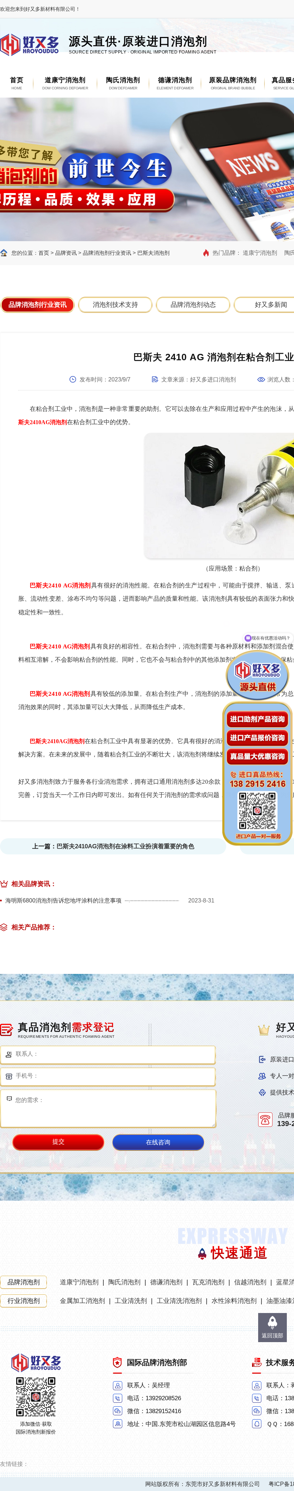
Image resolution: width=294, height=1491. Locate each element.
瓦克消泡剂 (208, 1282)
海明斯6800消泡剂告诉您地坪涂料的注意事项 (63, 900)
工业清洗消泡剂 (179, 1300)
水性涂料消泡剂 (234, 1300)
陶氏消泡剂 (124, 1282)
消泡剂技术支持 (115, 304)
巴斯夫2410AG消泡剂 (57, 741)
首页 (43, 253)
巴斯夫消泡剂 (153, 253)
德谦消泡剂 (166, 1282)
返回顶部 (272, 1335)
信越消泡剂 (250, 1282)
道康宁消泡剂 (260, 253)
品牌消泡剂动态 (193, 304)
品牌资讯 (66, 253)
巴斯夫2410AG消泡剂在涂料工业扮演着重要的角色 (125, 846)
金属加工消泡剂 (82, 1300)
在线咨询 (158, 1142)
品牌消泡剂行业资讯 (107, 253)
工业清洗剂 (131, 1300)
